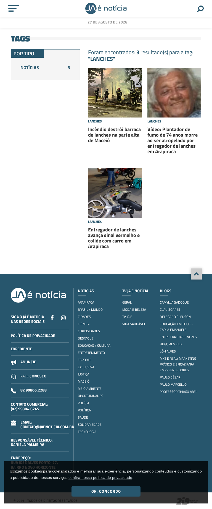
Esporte (84, 359)
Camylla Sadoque (174, 302)
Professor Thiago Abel (178, 391)
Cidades (84, 316)
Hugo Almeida (171, 344)
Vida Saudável (134, 324)
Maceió (83, 381)
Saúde (83, 417)
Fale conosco (33, 376)
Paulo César (170, 377)
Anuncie (28, 362)
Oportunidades (90, 395)
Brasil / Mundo (90, 309)
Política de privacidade (33, 335)
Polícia (83, 403)
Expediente (21, 349)
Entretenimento (91, 352)
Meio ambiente (90, 388)
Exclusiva (86, 367)
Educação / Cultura (94, 345)
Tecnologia (87, 431)
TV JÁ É (127, 316)
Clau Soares (170, 309)
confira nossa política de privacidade (100, 477)
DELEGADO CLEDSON (175, 316)
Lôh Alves (168, 351)
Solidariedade (90, 424)
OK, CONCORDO (106, 491)
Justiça (83, 374)
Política (84, 410)
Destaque (86, 338)
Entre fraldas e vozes (178, 337)
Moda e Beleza (134, 309)
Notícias (45, 67)
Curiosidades (89, 331)
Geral (127, 302)
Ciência (83, 324)
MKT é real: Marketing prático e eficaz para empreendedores (178, 364)
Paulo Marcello (173, 384)
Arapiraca (86, 302)
